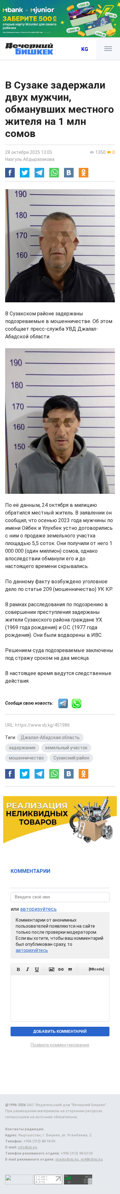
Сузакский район (71, 757)
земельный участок (66, 747)
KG (84, 49)
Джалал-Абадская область (50, 737)
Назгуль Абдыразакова (29, 159)
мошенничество (26, 757)
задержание (22, 747)
